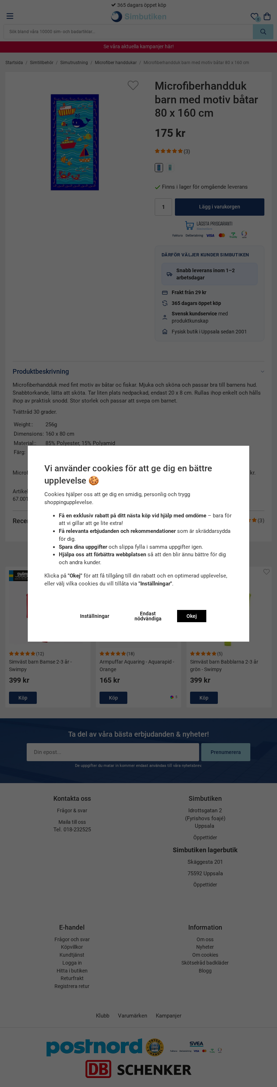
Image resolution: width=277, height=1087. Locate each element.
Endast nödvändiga (148, 616)
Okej (191, 616)
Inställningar (94, 616)
